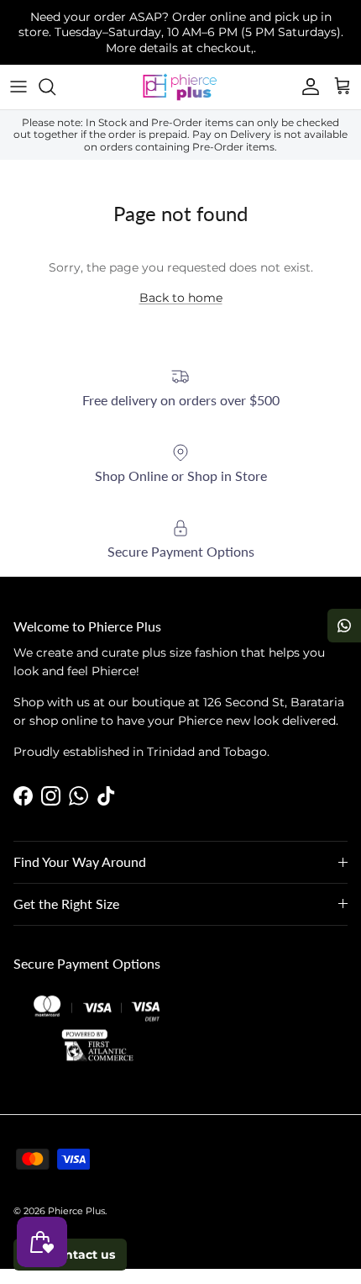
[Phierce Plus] (180, 87)
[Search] (55, 86)
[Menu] (18, 86)
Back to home (180, 297)
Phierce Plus (76, 1211)
